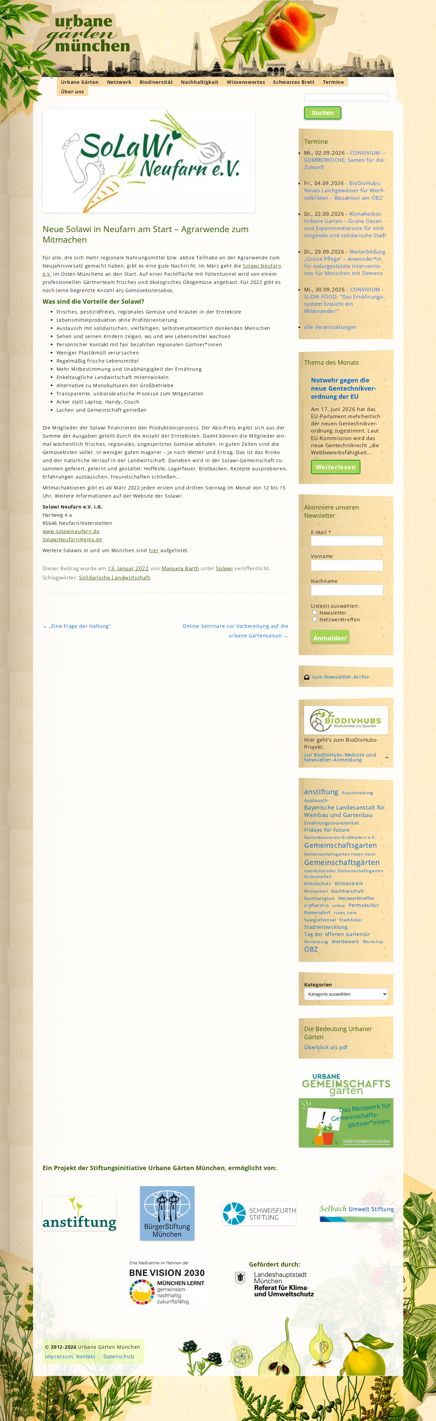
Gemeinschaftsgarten (340, 845)
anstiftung (321, 791)
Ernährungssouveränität (331, 823)
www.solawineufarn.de (71, 531)
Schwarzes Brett (294, 82)
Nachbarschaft (347, 891)
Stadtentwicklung (325, 927)
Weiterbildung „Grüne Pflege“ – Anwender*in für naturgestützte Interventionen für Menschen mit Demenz (345, 262)
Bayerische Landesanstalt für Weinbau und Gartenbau (344, 811)
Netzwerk (119, 82)
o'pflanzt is (316, 905)
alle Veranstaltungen (330, 326)
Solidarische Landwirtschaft (114, 577)
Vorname (322, 556)
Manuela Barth (180, 568)
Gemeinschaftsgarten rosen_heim (340, 854)
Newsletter (332, 612)
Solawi (224, 568)
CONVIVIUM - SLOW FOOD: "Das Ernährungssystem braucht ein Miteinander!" (344, 300)
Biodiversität (156, 82)
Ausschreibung (357, 793)
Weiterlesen (336, 467)
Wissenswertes (246, 82)
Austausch (315, 800)
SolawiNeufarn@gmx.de (72, 539)
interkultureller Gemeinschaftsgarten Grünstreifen (343, 873)
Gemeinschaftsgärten (342, 862)
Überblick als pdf (326, 1047)
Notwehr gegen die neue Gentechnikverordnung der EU (343, 388)
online (338, 905)
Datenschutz (119, 1356)
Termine (333, 82)
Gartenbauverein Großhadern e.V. (340, 837)
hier (154, 550)
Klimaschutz (317, 883)
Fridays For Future (327, 830)
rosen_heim (345, 912)
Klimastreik (349, 883)
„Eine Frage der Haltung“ (77, 626)
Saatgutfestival (320, 920)
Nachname (324, 581)
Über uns (72, 91)
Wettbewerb (345, 941)
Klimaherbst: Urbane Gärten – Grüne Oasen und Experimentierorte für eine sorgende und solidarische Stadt (345, 224)
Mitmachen (316, 891)
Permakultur (363, 905)
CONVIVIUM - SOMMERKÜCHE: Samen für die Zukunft (344, 159)
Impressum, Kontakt (70, 1356)
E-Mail (321, 532)
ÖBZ (311, 949)
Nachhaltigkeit (200, 82)
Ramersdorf (317, 912)
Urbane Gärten (80, 82)
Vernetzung (316, 941)
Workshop (373, 941)
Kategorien (318, 984)
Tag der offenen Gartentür (337, 934)
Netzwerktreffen (339, 619)
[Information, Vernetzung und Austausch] (83, 34)
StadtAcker (350, 920)
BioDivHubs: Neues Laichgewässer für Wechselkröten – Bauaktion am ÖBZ (344, 190)
